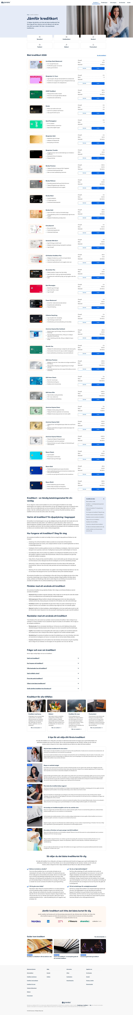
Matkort (66, 47)
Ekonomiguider (89, 984)
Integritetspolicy (70, 980)
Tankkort (39, 47)
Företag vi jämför (90, 980)
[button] (53, 658)
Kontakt (48, 973)
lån (90, 1005)
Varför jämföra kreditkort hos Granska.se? (39, 688)
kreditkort (85, 1005)
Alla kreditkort (30, 973)
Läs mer (84, 68)
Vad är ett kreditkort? (33, 658)
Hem (28, 14)
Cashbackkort (66, 39)
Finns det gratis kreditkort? (35, 678)
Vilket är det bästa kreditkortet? (36, 683)
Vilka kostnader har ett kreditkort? (37, 668)
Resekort (93, 39)
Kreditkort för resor (31, 984)
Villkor (67, 973)
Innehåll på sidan (90, 499)
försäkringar (80, 1005)
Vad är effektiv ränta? (33, 673)
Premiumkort (93, 47)
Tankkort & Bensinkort (32, 988)
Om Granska (89, 973)
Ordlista (48, 976)
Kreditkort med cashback (32, 980)
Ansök (98, 68)
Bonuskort (39, 39)
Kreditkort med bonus (32, 976)
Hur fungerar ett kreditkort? (35, 663)
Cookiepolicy (69, 976)
